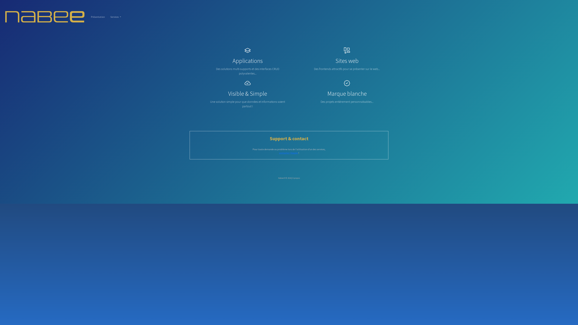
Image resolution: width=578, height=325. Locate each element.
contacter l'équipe (288, 152)
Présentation (98, 16)
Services (114, 16)
